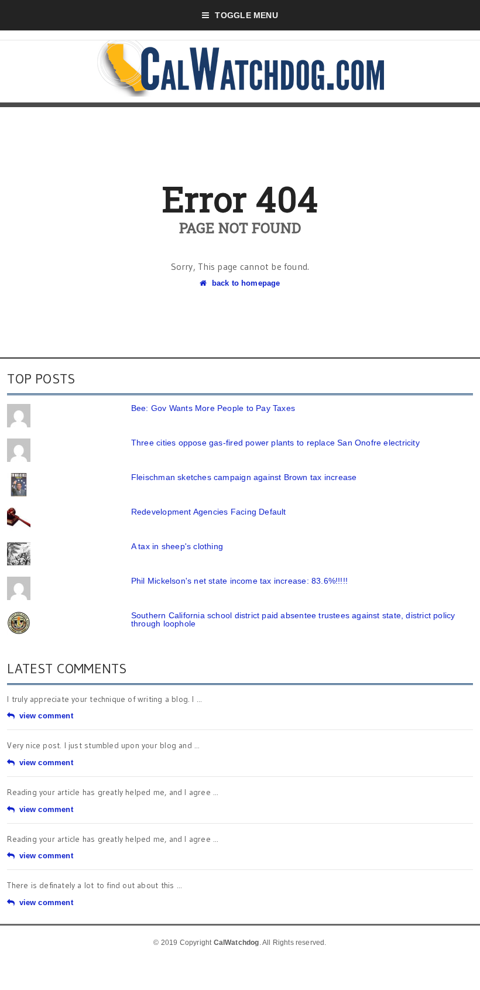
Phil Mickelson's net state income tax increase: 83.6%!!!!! (239, 580)
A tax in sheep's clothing (177, 546)
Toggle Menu (246, 15)
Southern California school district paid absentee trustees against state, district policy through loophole (293, 619)
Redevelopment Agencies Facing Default (208, 511)
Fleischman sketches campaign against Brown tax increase (244, 477)
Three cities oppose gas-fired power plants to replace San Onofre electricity (275, 442)
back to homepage (246, 283)
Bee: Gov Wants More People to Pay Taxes (213, 408)
